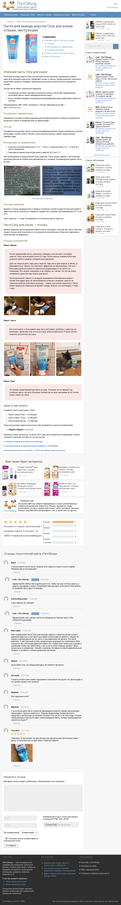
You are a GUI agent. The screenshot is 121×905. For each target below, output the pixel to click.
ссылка (29, 429)
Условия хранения (55, 50)
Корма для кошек (11, 15)
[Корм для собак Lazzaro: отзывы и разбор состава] (90, 229)
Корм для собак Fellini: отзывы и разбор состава (105, 217)
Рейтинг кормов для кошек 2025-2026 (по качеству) (105, 24)
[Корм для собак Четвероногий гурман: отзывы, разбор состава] (90, 180)
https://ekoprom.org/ (12, 107)
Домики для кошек (62, 15)
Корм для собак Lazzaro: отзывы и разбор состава (103, 228)
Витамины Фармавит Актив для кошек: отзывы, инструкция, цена (29, 486)
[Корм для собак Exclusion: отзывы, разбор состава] (90, 168)
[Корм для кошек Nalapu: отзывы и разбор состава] (90, 194)
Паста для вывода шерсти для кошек (50, 450)
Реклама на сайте (89, 866)
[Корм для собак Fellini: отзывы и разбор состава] (90, 218)
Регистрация (112, 7)
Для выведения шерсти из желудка (19, 450)
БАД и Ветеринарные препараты (31, 22)
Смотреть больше (102, 155)
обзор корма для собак (16, 884)
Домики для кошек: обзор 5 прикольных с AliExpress (56, 864)
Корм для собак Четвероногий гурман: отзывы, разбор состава (105, 180)
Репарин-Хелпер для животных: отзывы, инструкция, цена (27, 469)
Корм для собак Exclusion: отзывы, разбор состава (103, 167)
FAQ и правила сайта (90, 870)
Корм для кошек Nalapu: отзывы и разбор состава (103, 193)
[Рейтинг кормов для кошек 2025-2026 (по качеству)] (90, 25)
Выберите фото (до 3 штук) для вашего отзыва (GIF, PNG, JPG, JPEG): (60, 818)
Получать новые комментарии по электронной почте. (21, 839)
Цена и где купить (52, 56)
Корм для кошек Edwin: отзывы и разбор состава (106, 205)
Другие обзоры (78, 15)
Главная (10, 22)
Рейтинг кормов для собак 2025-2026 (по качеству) (105, 35)
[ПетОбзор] (20, 9)
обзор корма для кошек (16, 881)
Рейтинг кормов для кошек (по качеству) (24, 441)
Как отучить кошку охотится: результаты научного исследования (60, 869)
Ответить (16, 572)
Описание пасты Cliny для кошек (59, 40)
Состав (50, 43)
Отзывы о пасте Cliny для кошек (59, 53)
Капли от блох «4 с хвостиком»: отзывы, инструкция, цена (69, 486)
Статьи (93, 15)
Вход (116, 4)
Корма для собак (28, 15)
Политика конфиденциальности (95, 873)
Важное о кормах (44, 15)
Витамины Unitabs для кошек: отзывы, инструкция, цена (69, 469)
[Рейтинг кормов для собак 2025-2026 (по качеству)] (90, 36)
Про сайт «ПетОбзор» (90, 862)
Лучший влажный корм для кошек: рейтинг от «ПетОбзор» (32, 446)
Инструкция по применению (60, 47)
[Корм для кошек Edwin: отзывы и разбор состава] (90, 206)
